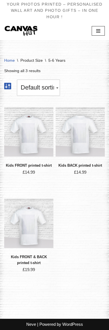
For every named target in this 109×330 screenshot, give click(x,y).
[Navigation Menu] (98, 31)
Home (9, 60)
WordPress (72, 324)
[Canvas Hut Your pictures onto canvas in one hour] (21, 30)
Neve (31, 324)
